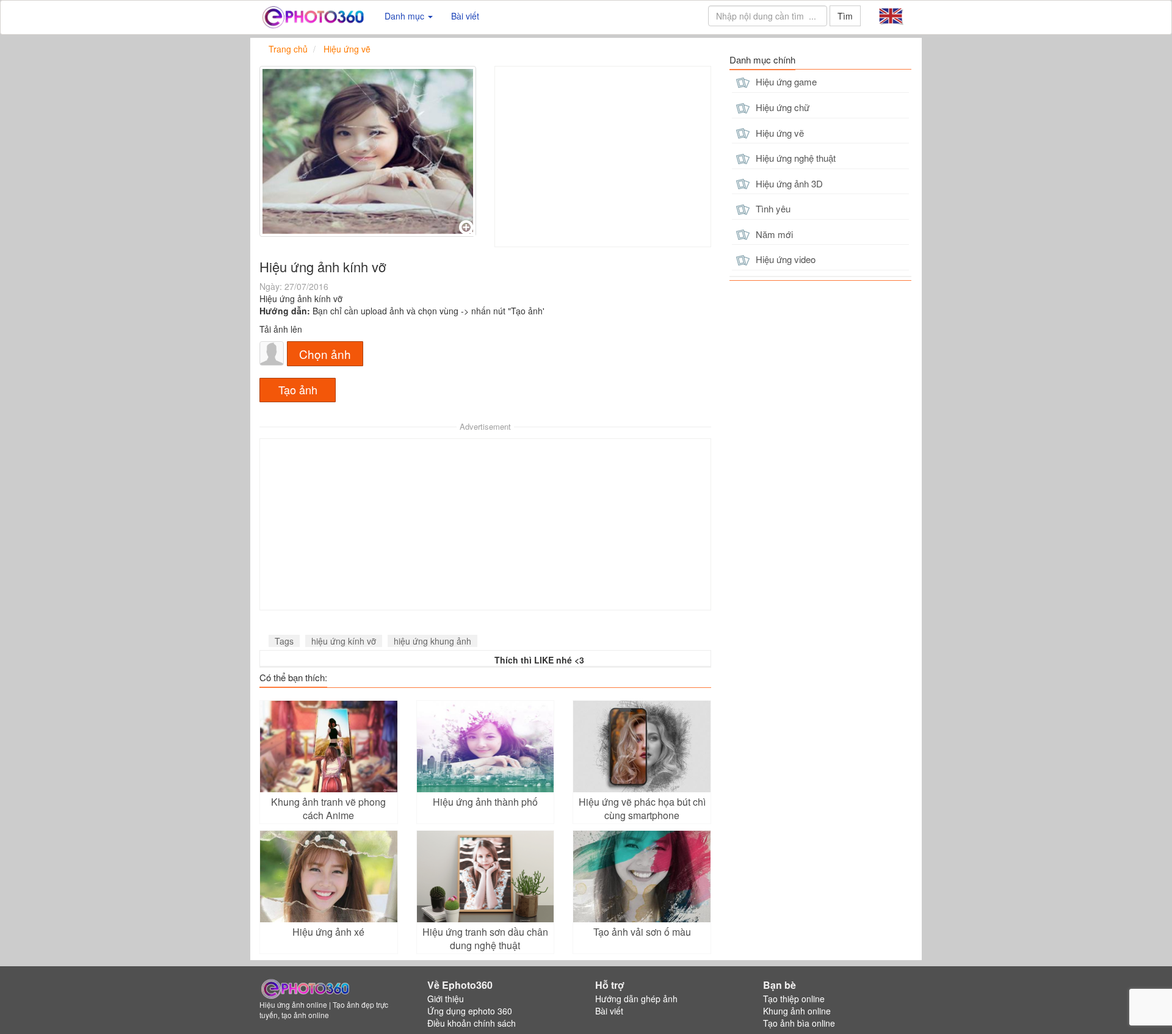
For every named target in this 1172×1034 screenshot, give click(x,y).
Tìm (845, 16)
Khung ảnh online (797, 1011)
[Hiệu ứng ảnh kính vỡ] (367, 151)
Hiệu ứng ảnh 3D (788, 183)
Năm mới (773, 234)
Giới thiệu (445, 998)
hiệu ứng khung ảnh (432, 641)
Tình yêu (771, 208)
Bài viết (465, 16)
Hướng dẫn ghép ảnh (636, 998)
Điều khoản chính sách (471, 1023)
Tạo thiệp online (794, 998)
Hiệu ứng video (784, 259)
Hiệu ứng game (785, 81)
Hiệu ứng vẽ (778, 132)
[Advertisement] (603, 157)
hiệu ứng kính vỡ (343, 641)
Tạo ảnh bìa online (799, 1023)
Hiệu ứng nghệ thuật (794, 157)
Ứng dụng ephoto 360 (469, 1011)
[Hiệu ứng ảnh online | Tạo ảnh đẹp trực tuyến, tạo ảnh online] (312, 16)
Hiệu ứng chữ (781, 107)
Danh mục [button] (406, 16)
